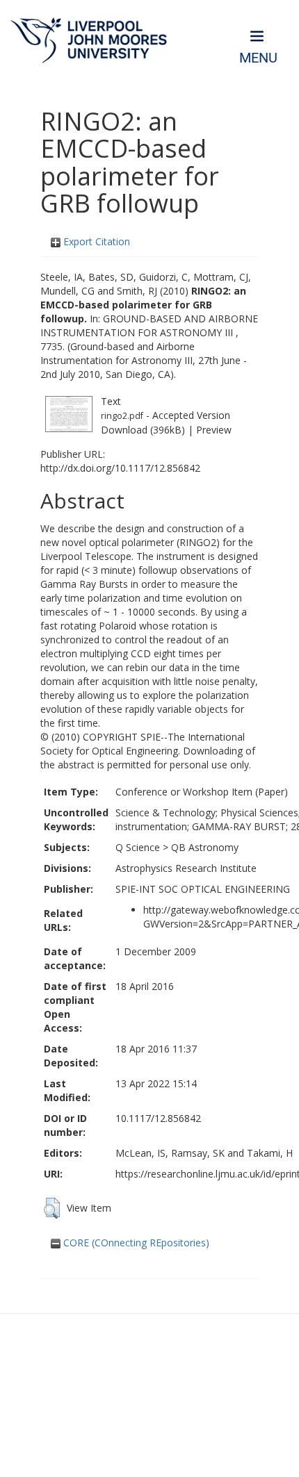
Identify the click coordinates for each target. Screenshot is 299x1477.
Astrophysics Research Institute (186, 868)
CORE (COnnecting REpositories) (134, 1242)
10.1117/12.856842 (158, 1118)
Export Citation (95, 241)
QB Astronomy (205, 847)
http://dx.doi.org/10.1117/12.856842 (120, 468)
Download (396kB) (143, 429)
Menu (258, 58)
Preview (214, 429)
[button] (52, 1208)
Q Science (137, 847)
